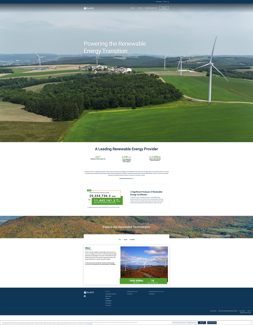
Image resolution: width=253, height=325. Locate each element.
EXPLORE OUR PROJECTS (126, 178)
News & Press (159, 1)
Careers (165, 1)
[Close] (250, 322)
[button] (168, 1)
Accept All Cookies (212, 322)
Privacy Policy (89, 323)
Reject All (202, 322)
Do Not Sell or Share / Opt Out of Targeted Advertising (184, 322)
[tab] (119, 239)
